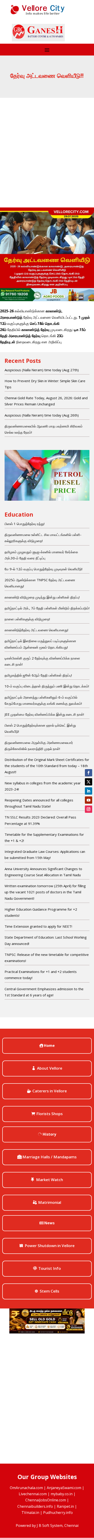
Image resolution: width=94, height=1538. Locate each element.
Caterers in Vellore (49, 1091)
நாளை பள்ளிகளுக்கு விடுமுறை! (27, 619)
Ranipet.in (65, 1506)
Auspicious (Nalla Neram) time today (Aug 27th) (42, 370)
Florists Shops (49, 1113)
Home (49, 1045)
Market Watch (49, 1179)
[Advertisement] (47, 147)
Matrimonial (49, 1202)
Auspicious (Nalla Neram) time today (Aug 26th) (42, 415)
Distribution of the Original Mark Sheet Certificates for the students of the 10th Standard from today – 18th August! (47, 765)
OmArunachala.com (26, 1487)
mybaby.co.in (62, 1493)
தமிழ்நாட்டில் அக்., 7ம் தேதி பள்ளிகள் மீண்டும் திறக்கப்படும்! (47, 608)
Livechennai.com (33, 1493)
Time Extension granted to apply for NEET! (38, 926)
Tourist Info (49, 1268)
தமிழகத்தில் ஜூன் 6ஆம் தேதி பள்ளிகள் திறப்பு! (38, 675)
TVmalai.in (30, 1512)
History (49, 1134)
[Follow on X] (88, 781)
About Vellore (49, 1068)
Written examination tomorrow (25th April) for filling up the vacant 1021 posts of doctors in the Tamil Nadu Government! (45, 892)
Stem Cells (49, 1291)
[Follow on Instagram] (88, 809)
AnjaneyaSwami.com (64, 1487)
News (49, 1222)
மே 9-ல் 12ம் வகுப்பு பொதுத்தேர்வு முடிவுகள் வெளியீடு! (43, 569)
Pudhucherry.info (58, 1512)
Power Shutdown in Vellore (50, 1245)
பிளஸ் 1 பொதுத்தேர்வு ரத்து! (24, 523)
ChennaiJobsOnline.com (45, 1500)
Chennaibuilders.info (35, 1506)
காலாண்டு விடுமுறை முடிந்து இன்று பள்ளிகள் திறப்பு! (42, 597)
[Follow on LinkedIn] (88, 791)
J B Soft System (50, 1525)
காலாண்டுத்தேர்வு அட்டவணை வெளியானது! (36, 630)
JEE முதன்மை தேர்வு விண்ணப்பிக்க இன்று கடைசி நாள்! (44, 714)
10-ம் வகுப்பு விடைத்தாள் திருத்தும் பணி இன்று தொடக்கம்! (47, 686)
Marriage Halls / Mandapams (49, 1156)
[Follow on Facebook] (88, 772)
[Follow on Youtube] (88, 800)
